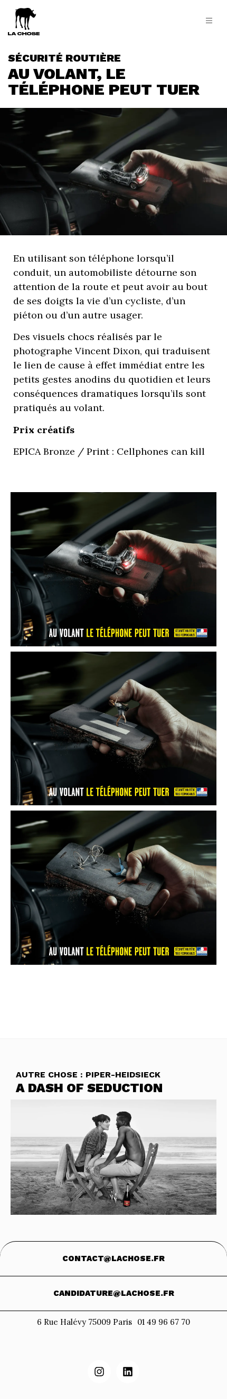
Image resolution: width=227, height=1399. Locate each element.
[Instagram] (99, 1371)
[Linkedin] (127, 1371)
